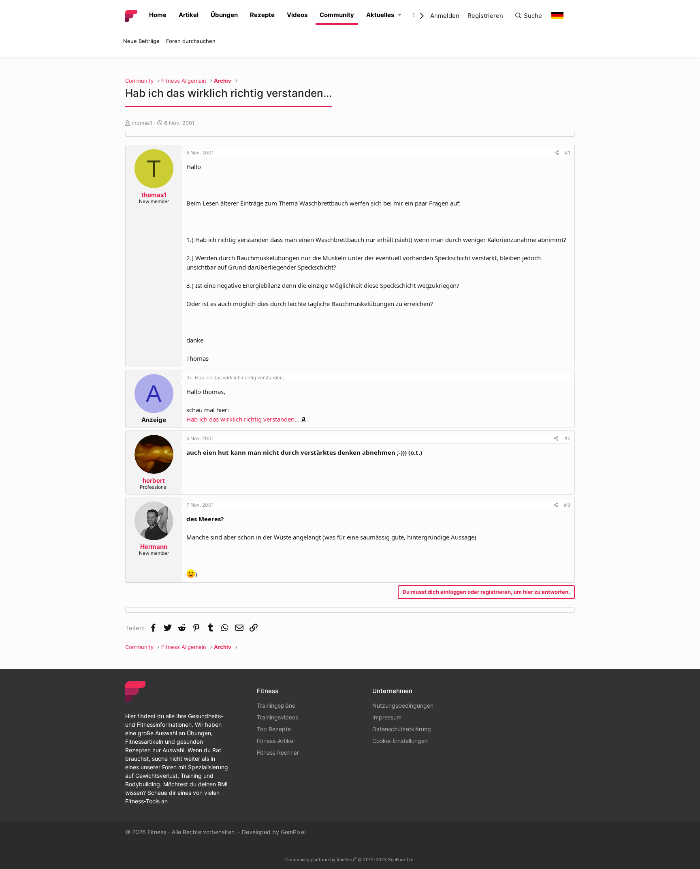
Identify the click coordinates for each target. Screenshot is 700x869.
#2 (567, 438)
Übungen (224, 15)
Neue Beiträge (141, 41)
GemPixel (293, 831)
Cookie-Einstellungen (400, 740)
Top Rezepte (274, 729)
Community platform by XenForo (350, 860)
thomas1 (141, 123)
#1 (567, 153)
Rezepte (262, 15)
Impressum (386, 717)
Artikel (188, 15)
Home (157, 15)
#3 (567, 505)
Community (337, 15)
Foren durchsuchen (191, 41)
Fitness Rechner (278, 752)
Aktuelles (380, 15)
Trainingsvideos (277, 717)
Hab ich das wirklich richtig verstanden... (242, 419)
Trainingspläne (276, 705)
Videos (297, 15)
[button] (400, 15)
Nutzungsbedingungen (402, 705)
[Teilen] (557, 153)
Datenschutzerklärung (401, 729)
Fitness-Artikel (276, 740)
